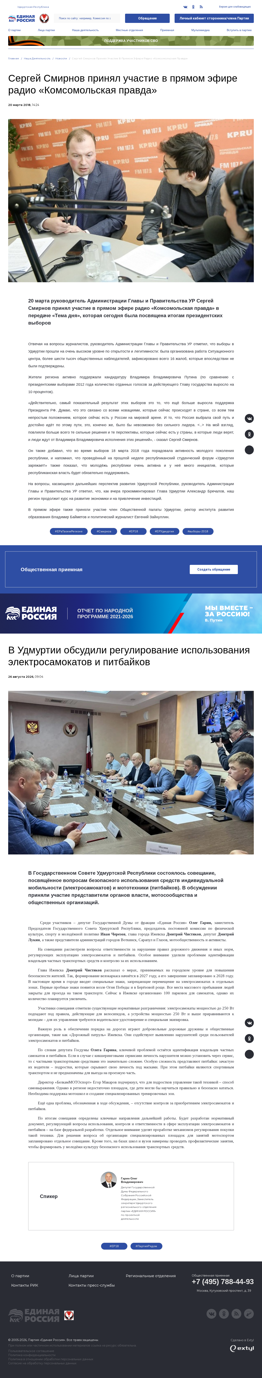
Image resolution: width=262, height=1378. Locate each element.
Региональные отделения (151, 1276)
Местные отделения (129, 30)
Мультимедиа (200, 30)
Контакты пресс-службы (92, 1285)
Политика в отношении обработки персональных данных (50, 1359)
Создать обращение (213, 569)
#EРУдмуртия (164, 531)
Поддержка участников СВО (131, 41)
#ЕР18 (114, 1246)
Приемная (167, 30)
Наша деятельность (85, 30)
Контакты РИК (24, 1285)
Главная (13, 58)
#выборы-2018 (198, 531)
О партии (14, 30)
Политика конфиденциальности (31, 1355)
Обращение (147, 18)
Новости (61, 58)
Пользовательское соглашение (31, 1351)
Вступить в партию (239, 30)
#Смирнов (104, 531)
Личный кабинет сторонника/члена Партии (214, 18)
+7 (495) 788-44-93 (223, 1281)
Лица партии (46, 30)
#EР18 (133, 531)
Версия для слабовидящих (235, 6)
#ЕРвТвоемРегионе (68, 531)
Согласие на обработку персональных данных (42, 1363)
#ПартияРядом (146, 1246)
